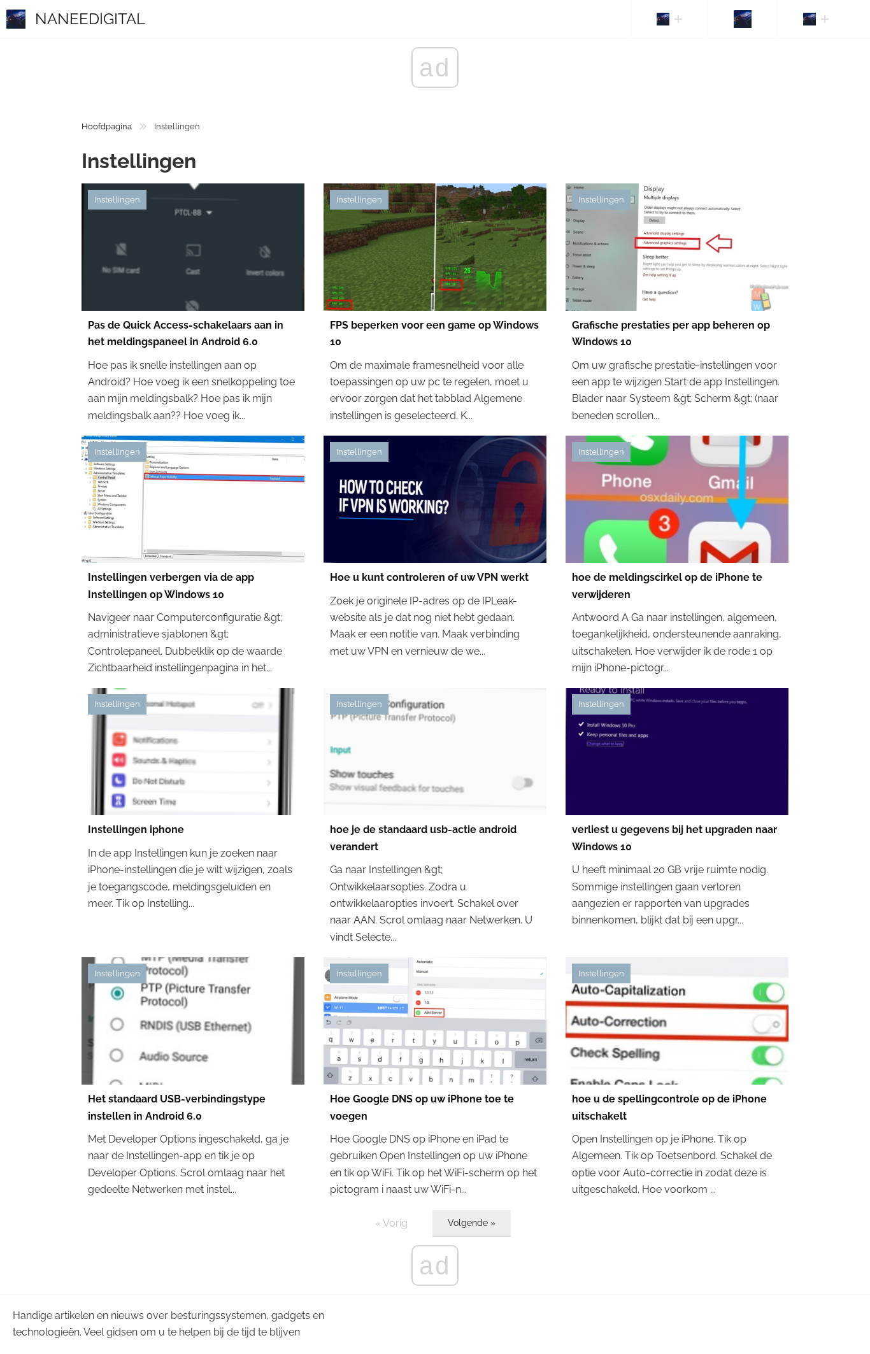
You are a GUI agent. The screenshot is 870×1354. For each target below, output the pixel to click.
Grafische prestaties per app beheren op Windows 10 (671, 333)
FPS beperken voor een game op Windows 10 (434, 333)
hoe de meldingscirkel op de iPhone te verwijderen (667, 585)
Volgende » (472, 1222)
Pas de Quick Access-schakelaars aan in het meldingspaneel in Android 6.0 (185, 333)
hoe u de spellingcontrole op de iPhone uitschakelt (669, 1107)
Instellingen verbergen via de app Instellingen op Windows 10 (171, 585)
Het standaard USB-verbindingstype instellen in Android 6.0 (177, 1107)
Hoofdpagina (107, 126)
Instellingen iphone (136, 829)
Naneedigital (90, 19)
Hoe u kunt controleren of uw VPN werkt (429, 577)
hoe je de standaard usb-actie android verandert (423, 837)
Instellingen (117, 199)
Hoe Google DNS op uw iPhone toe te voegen (422, 1107)
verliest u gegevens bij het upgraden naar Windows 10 (674, 837)
